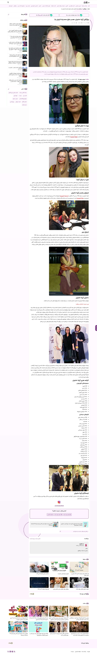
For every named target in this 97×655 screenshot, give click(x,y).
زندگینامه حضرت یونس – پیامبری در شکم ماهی (15, 68)
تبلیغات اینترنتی (78, 651)
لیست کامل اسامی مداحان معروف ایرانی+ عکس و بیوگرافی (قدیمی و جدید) (15, 56)
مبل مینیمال (24, 105)
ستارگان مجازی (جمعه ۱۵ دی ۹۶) (43, 573)
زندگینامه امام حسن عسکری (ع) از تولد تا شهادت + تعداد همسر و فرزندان (15, 81)
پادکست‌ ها (84, 651)
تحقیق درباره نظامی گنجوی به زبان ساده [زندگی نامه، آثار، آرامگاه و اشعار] (15, 31)
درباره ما (72, 651)
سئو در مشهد (15, 98)
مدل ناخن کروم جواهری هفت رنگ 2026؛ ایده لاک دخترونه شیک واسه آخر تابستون (38, 618)
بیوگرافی (15, 6)
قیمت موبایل (18, 101)
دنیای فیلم (11, 6)
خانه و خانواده (53, 6)
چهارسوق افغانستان (23, 98)
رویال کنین (12, 101)
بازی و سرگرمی (78, 6)
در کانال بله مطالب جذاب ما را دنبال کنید (80, 531)
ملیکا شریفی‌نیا (80, 198)
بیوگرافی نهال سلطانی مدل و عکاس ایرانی (61, 589)
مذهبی (40, 6)
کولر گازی (15, 95)
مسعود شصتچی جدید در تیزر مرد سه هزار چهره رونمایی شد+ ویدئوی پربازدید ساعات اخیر (80, 634)
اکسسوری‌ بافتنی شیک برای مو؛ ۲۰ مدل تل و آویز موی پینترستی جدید (59, 634)
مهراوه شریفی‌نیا (73, 137)
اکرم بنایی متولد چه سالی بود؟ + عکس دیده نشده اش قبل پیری (16, 37)
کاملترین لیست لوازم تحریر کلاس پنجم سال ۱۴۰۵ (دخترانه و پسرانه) (41, 524)
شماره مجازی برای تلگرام (13, 92)
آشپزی (67, 6)
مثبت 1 (20, 95)
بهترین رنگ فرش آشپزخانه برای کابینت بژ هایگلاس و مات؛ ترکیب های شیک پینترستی (79, 618)
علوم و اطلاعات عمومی (46, 6)
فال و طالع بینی (71, 6)
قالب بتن (25, 95)
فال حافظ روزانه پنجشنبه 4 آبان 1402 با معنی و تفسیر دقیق (80, 574)
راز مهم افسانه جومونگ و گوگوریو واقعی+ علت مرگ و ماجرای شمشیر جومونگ (15, 75)
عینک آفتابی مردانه (23, 92)
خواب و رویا (28, 6)
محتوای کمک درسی (21, 6)
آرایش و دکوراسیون (34, 6)
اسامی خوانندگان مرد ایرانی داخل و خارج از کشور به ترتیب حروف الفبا (15, 43)
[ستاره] (87, 2)
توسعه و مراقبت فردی (61, 6)
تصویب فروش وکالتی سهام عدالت (82, 589)
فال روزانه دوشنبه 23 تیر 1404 (43, 589)
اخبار (89, 6)
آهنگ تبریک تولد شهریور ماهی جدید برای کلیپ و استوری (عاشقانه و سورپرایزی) (71, 524)
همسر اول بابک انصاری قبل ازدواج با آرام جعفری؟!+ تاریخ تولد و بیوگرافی (15, 62)
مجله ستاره (74, 22)
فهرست (88, 651)
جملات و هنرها (84, 6)
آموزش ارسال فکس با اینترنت (63, 573)
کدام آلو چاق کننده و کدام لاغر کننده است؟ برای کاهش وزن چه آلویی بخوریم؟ (19, 618)
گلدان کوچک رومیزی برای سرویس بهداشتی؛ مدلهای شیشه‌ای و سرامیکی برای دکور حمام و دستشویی (58, 618)
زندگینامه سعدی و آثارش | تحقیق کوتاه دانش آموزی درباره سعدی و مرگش (16, 25)
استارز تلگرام (24, 101)
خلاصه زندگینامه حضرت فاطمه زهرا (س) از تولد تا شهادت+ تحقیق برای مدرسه (15, 49)
